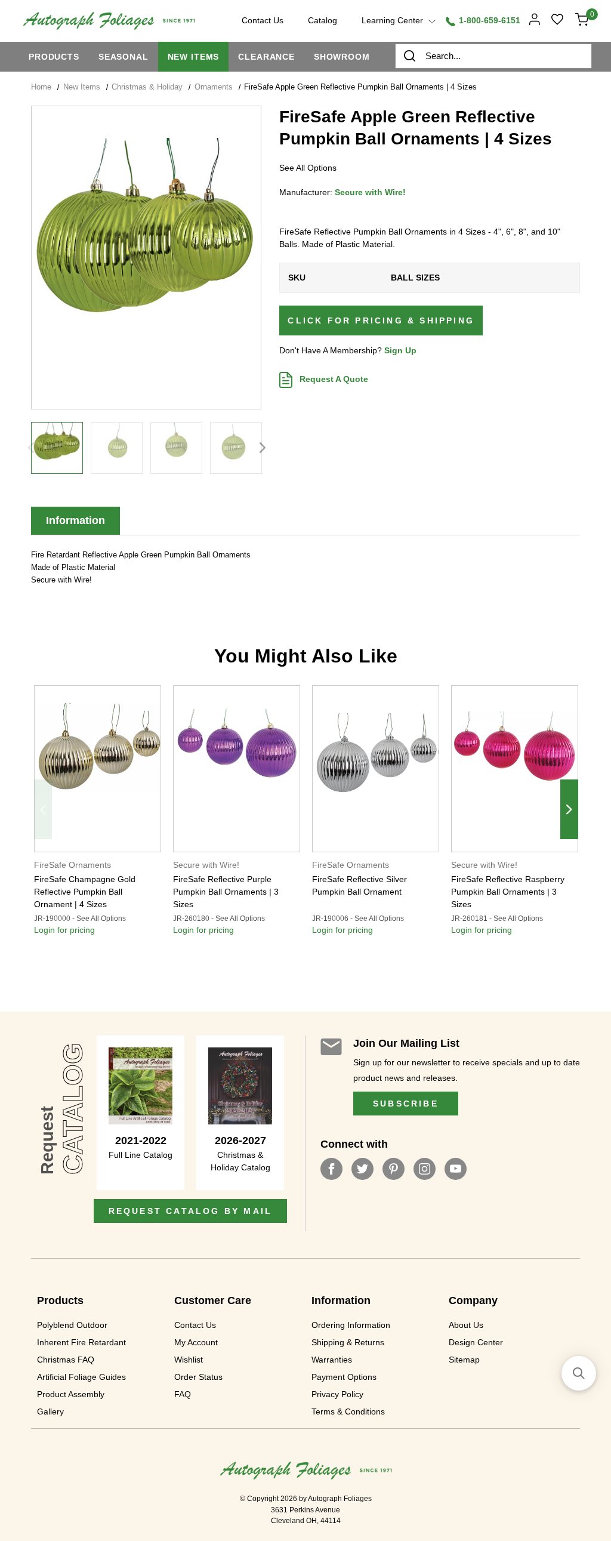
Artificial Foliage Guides (81, 1377)
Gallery (50, 1411)
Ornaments (214, 86)
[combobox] (493, 56)
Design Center (476, 1342)
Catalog (322, 20)
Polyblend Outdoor (72, 1325)
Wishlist (188, 1359)
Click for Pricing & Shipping (381, 320)
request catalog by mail (191, 1211)
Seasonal (123, 56)
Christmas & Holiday (147, 86)
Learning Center (393, 20)
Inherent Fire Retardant (81, 1342)
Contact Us (195, 1325)
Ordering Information (350, 1325)
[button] (578, 1373)
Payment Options (344, 1377)
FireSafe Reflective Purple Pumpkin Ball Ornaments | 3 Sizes (226, 891)
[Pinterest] (393, 1169)
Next (263, 447)
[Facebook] (331, 1169)
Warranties (331, 1359)
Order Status (198, 1377)
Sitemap (464, 1359)
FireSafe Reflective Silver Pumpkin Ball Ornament (359, 885)
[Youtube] (456, 1169)
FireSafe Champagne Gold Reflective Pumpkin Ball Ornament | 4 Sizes (84, 891)
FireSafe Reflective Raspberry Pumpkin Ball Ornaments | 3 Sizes (507, 891)
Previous (31, 447)
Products (54, 56)
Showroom (342, 56)
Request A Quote (332, 379)
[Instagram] (424, 1169)
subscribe (406, 1103)
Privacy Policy (337, 1394)
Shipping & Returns (347, 1342)
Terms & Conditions (348, 1411)
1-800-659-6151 (488, 20)
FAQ (182, 1394)
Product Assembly (70, 1394)
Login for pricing (64, 930)
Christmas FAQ (65, 1359)
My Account (196, 1342)
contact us (262, 20)
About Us (466, 1325)
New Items (194, 56)
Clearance (266, 56)
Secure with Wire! (370, 192)
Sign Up (400, 350)
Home (41, 86)
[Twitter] (362, 1169)
